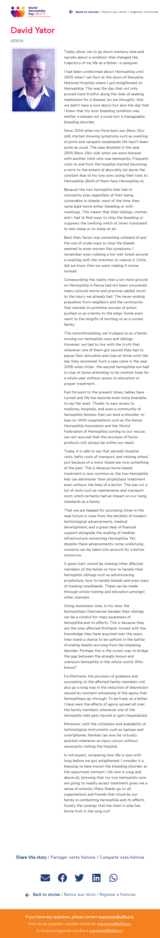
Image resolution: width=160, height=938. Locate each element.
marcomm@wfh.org (116, 916)
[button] (46, 878)
